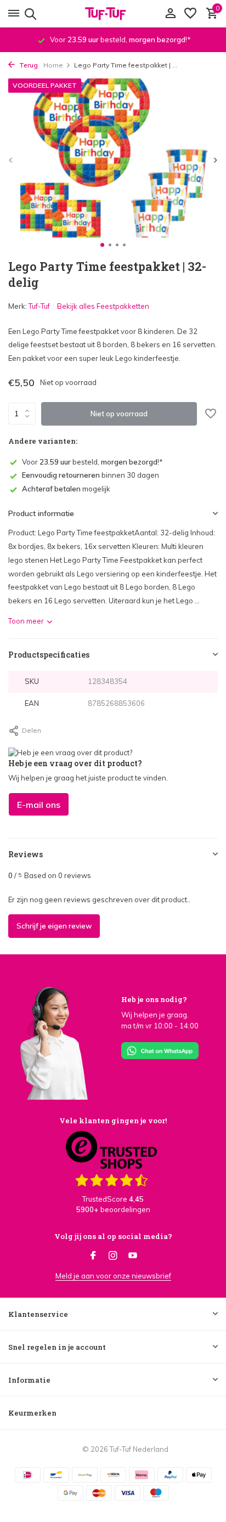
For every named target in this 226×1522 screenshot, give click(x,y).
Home (53, 65)
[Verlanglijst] (190, 13)
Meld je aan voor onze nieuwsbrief (113, 1275)
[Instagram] (113, 1256)
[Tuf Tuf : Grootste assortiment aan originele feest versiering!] (113, 13)
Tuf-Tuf (39, 306)
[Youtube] (132, 1256)
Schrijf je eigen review (54, 925)
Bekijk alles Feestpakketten (103, 306)
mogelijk (66, 488)
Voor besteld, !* (92, 461)
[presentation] (11, 160)
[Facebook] (93, 1256)
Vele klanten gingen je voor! (113, 1120)
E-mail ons (38, 804)
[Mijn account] (170, 14)
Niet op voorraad (119, 413)
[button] (102, 245)
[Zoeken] (29, 13)
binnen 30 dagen (90, 475)
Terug (28, 65)
